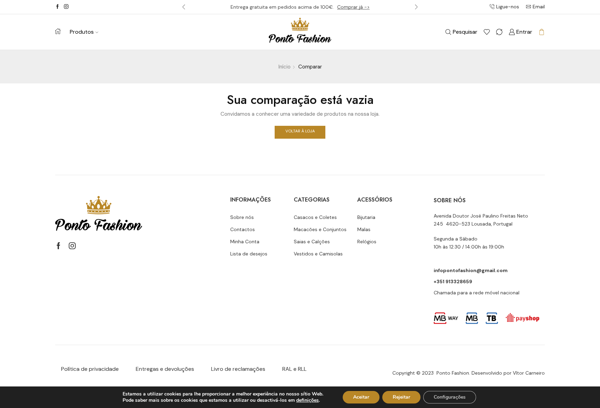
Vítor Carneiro (529, 373)
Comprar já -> (353, 7)
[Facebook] (57, 7)
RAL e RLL (294, 369)
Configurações (450, 397)
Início (284, 66)
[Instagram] (66, 7)
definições (307, 400)
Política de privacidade (90, 369)
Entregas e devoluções (165, 369)
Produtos (82, 31)
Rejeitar (401, 397)
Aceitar (361, 397)
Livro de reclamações (238, 369)
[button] (183, 7)
